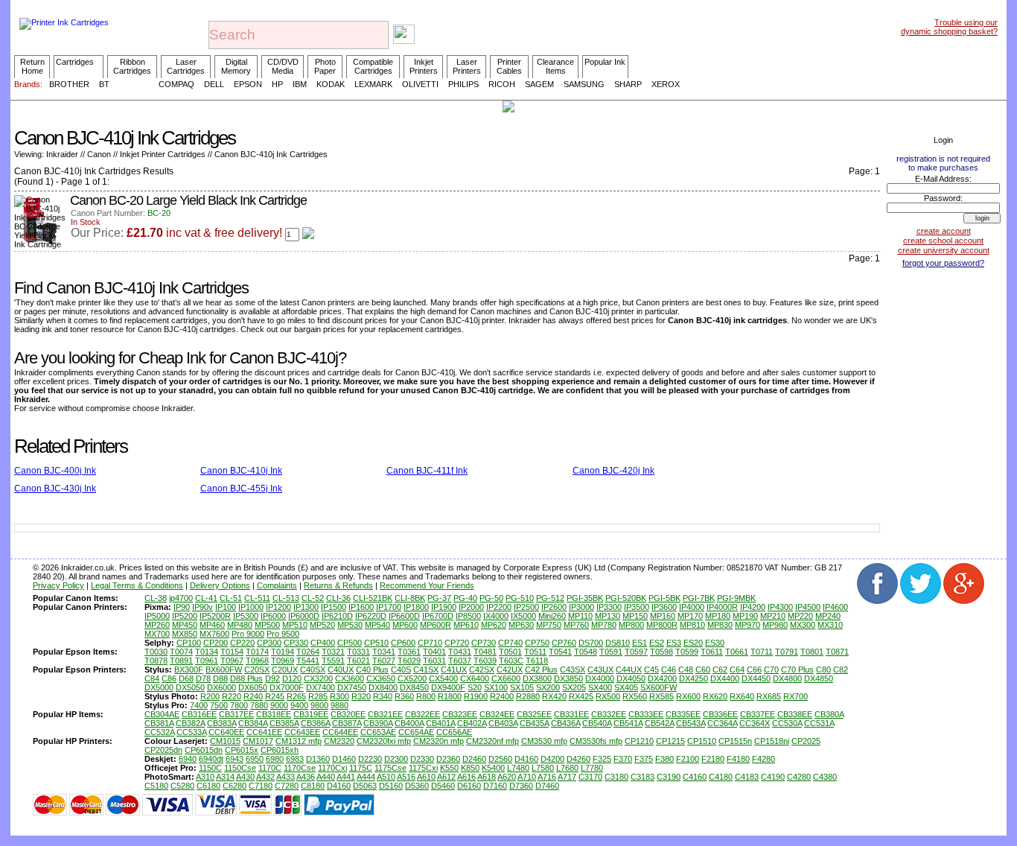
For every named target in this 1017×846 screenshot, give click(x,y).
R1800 (450, 696)
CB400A (409, 723)
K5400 (493, 767)
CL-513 (285, 598)
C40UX (341, 669)
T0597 (636, 651)
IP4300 (780, 606)
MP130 (607, 615)
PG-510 (520, 598)
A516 (406, 776)
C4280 (799, 776)
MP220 (800, 615)
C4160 (695, 776)
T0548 (585, 651)
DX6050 (252, 687)
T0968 (257, 660)
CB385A (284, 723)
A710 (526, 776)
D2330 (422, 758)
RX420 (554, 696)
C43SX (572, 669)
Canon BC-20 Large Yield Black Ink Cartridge (188, 200)
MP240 (828, 615)
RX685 (768, 696)
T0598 (661, 651)
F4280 (763, 758)
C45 (651, 669)
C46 (668, 669)
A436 (305, 776)
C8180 (313, 785)
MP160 (662, 615)
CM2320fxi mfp (384, 741)
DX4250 (693, 678)
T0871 (837, 651)
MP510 (294, 624)
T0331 (358, 651)
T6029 (409, 660)
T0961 (206, 660)
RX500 (608, 696)
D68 (186, 678)
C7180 (260, 785)
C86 (169, 678)
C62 (719, 669)
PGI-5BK (664, 598)
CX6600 (505, 678)
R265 (296, 696)
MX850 (184, 633)
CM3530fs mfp (596, 741)
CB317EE (236, 714)
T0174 (257, 651)
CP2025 (805, 741)
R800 (426, 696)
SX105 (522, 687)
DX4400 (724, 678)
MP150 (635, 615)
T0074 (181, 651)
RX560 (634, 696)
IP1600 (361, 606)
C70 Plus (797, 669)
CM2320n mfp (438, 741)
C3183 (642, 776)
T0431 (459, 651)
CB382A (190, 723)
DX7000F (287, 687)
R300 (339, 696)
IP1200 (278, 606)
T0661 (736, 651)
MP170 (690, 615)
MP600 (405, 624)
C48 (685, 669)
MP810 (692, 624)
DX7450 (351, 687)
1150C (210, 767)
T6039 (485, 660)
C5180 (156, 785)
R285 (318, 696)
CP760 (564, 642)
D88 (220, 678)
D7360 (521, 785)
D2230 (370, 758)
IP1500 (333, 606)
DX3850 (568, 678)
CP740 (510, 642)
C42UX (510, 669)
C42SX (481, 669)
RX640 (742, 696)
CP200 (215, 642)
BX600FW (223, 669)
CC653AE (378, 732)
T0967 (231, 660)
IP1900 (443, 606)
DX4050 (630, 678)
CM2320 (339, 741)
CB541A (628, 723)
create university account (943, 250)
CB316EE (199, 714)
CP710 (430, 642)
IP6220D (370, 615)
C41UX (454, 669)
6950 (255, 758)
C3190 (668, 776)
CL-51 (231, 598)
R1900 (476, 696)
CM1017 (258, 741)
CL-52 (313, 598)
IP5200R (215, 615)
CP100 (188, 642)
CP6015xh (280, 749)
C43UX (600, 669)
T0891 (181, 660)
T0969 (282, 660)
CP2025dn (163, 749)
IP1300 (306, 606)
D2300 (396, 758)
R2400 (502, 696)
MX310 (830, 624)
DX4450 (756, 678)
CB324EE (496, 714)
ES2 (656, 642)
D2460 (474, 758)
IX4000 (495, 615)
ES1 (639, 642)
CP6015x (241, 749)
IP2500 (526, 606)
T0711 (761, 651)
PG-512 (550, 598)
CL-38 (155, 598)
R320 (361, 696)
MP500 (267, 624)
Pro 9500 (283, 633)
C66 (754, 669)
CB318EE (273, 714)
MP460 (212, 624)
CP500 (349, 642)
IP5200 (184, 615)
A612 (446, 776)
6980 (275, 758)
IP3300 (609, 606)
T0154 (231, 651)
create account (943, 230)
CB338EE (794, 714)
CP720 (456, 642)
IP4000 (691, 606)
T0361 (409, 651)
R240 (253, 696)
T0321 (333, 651)
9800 (319, 705)
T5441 (307, 660)
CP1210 (639, 741)
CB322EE (422, 714)
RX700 (795, 696)
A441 (346, 776)
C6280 (234, 785)
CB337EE (757, 714)
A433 (285, 776)
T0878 (156, 660)
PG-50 (491, 598)
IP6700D (437, 615)
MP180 (717, 615)
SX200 (548, 687)
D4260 (578, 758)
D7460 (547, 785)
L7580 (543, 767)
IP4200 (752, 606)
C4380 (825, 776)
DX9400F (448, 687)
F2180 (712, 758)
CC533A (191, 732)
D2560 (500, 758)
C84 (151, 678)
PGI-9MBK (736, 598)
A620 (506, 776)
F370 (622, 758)
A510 (386, 776)
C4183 (747, 776)
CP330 (296, 642)
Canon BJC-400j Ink (55, 470)
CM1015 (225, 741)
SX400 (600, 687)
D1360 (318, 758)
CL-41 (206, 598)
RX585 (661, 696)
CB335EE (683, 714)
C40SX (312, 669)
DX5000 (158, 687)
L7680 (567, 767)
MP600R (435, 624)
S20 (475, 687)
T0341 (383, 651)
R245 (274, 696)
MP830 (720, 624)
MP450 (184, 624)
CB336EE (720, 714)
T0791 (786, 651)
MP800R (662, 624)
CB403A (502, 723)
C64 (737, 669)
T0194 (282, 651)
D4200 (552, 758)
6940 (188, 758)
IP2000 (471, 606)
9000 (279, 705)
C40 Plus (372, 669)
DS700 (590, 642)
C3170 (590, 776)
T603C (511, 660)
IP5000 (157, 615)
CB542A (659, 723)
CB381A (158, 723)
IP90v (202, 606)
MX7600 (214, 633)
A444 (366, 776)
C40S (401, 669)
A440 (325, 776)
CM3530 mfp (544, 741)
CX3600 (349, 678)
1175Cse (390, 767)
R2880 (528, 696)
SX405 (626, 687)
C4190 (773, 776)
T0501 (510, 651)
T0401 (434, 651)
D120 (292, 678)
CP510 (376, 642)
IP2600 (554, 606)
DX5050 (190, 687)
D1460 (344, 758)
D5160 (391, 785)
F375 (643, 758)
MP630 (521, 624)
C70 (771, 669)
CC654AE (416, 732)
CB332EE (608, 714)
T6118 (537, 660)
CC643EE (302, 732)
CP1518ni (771, 741)
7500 (219, 705)
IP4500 (807, 606)
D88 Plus (246, 678)
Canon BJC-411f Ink (427, 470)
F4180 (738, 758)
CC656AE (454, 732)
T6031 (434, 660)
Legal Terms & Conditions (137, 585)
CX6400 (474, 678)
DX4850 (818, 678)
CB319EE (310, 714)
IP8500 (468, 615)
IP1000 (251, 606)
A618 (486, 776)
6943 (234, 758)
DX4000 (599, 678)
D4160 (526, 758)
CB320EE (348, 714)
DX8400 (383, 687)
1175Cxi (423, 767)
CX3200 (318, 678)
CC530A (787, 723)
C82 (840, 669)
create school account (943, 240)
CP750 (537, 642)
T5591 (333, 660)
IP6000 (273, 615)
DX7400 (320, 687)
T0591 (610, 651)
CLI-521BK (372, 598)
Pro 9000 (248, 633)
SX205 (574, 687)
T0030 (156, 651)
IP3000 (581, 606)
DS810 (617, 642)
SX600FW (658, 687)
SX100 (496, 687)
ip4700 (181, 598)
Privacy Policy (58, 585)
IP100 (225, 606)
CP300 (269, 642)
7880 (259, 705)
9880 (339, 705)
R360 (404, 696)
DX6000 (221, 687)
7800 (239, 705)
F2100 (687, 758)
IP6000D (303, 615)
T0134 (206, 651)
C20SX (257, 669)
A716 (547, 776)
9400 (299, 705)
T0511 (535, 651)
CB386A (315, 723)
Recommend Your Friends (427, 585)
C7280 (287, 785)
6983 (295, 758)
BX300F (188, 669)
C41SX (426, 669)
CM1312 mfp (298, 741)
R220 (231, 696)
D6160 (469, 785)
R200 (210, 696)
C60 (702, 669)
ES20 (693, 642)
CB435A (534, 723)
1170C (269, 767)
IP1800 (416, 606)
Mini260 (552, 615)
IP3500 (636, 606)
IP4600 (835, 606)
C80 (823, 669)
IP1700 (388, 606)
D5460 (443, 785)
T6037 (459, 660)
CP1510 (701, 741)
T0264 (307, 651)
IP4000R (722, 606)
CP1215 (670, 741)
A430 (245, 776)
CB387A (346, 723)
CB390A (377, 723)
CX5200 (412, 678)
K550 (449, 767)
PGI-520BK (625, 598)
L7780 (592, 767)
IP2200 (498, 606)
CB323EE (459, 714)
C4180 (721, 776)
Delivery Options (220, 585)
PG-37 (439, 598)
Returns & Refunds (338, 585)
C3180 (616, 776)
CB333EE (645, 714)
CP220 (242, 642)
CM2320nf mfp (492, 741)
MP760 (576, 624)
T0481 (485, 651)
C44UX (629, 669)
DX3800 (537, 678)
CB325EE (534, 714)
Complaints (277, 585)
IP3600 (664, 606)
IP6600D (404, 615)
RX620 (715, 696)
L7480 (518, 767)
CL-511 (257, 598)
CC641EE (264, 732)
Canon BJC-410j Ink (241, 470)
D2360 (448, 758)
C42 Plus (541, 669)
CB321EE (385, 714)
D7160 (495, 785)
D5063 (365, 785)
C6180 (208, 785)
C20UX (285, 669)
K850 (470, 767)
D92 (272, 678)
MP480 (239, 624)
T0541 (560, 651)
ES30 (714, 642)
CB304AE (161, 714)
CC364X (754, 723)
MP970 (747, 624)
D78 (203, 678)
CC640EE (226, 732)
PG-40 (465, 598)
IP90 (181, 606)
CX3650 (380, 678)
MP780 (603, 624)
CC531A (819, 723)
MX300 (802, 624)
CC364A (722, 723)
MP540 (377, 624)
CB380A (829, 714)
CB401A (440, 723)
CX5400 (443, 678)
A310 (205, 776)
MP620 (493, 624)
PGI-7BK (699, 598)
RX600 (688, 696)
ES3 (673, 642)
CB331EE (571, 714)
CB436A (565, 723)
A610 (426, 776)
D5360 (417, 785)
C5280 (182, 785)
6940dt (211, 758)
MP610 (466, 624)
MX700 (157, 633)
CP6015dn (204, 749)
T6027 (383, 660)
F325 (602, 758)
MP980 (775, 624)
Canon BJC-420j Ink (613, 470)
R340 (382, 696)
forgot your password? (943, 262)
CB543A (690, 723)
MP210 (772, 615)
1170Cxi (332, 767)
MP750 (548, 624)
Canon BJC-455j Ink (241, 488)
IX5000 (523, 615)
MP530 (350, 624)
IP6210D (337, 615)
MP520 (322, 624)
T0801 (811, 651)
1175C (360, 767)
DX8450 (414, 687)
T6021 (358, 660)
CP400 (322, 642)
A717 (567, 776)
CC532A (159, 732)
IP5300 (245, 615)
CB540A (596, 723)
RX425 (581, 696)
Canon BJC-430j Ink (55, 488)
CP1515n (735, 741)
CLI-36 (338, 598)
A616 (466, 776)
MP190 (745, 615)
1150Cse (240, 767)
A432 (265, 776)
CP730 (483, 642)
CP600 (403, 642)
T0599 (686, 651)
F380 (664, 758)
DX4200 (662, 678)
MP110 (580, 615)
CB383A (221, 723)
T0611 (712, 651)
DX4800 (787, 678)
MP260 (157, 624)
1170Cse (300, 767)
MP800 (631, 624)
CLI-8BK (410, 598)
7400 (199, 705)
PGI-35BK (585, 598)
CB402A (471, 723)
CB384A (252, 723)
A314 (225, 776)
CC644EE (340, 732)
